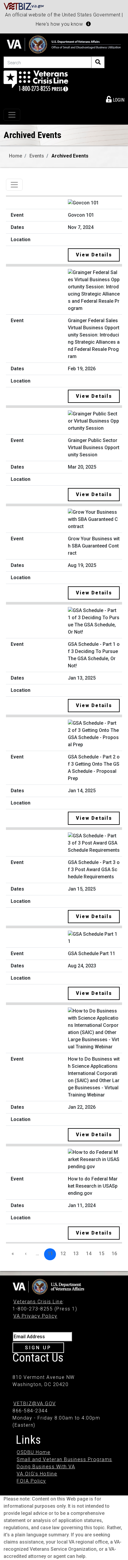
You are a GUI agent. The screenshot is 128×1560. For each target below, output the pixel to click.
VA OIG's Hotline (37, 1474)
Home (15, 156)
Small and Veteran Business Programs (64, 1459)
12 (63, 1253)
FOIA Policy (31, 1481)
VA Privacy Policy (35, 1316)
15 (101, 1253)
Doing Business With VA (46, 1466)
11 (50, 1253)
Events (36, 156)
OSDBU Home (33, 1452)
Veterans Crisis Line (38, 1301)
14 (88, 1253)
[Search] (97, 62)
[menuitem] (115, 98)
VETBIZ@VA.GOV (34, 1403)
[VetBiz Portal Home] (24, 6)
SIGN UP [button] (38, 1348)
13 (76, 1253)
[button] (88, 23)
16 (114, 1253)
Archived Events (69, 156)
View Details (94, 255)
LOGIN (118, 100)
